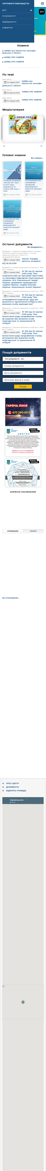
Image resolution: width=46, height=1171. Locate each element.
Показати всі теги (10, 708)
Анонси (33, 531)
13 (23, 625)
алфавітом (7, 28)
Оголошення (12, 531)
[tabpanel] (23, 129)
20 (23, 629)
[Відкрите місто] (23, 510)
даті (4, 10)
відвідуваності (9, 22)
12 (17, 625)
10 (5, 625)
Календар (12, 603)
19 (17, 629)
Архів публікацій (33, 603)
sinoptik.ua (31, 732)
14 (29, 625)
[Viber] (14, 661)
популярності (9, 16)
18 (11, 629)
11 (11, 625)
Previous (4, 146)
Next (41, 146)
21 (29, 629)
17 (5, 629)
